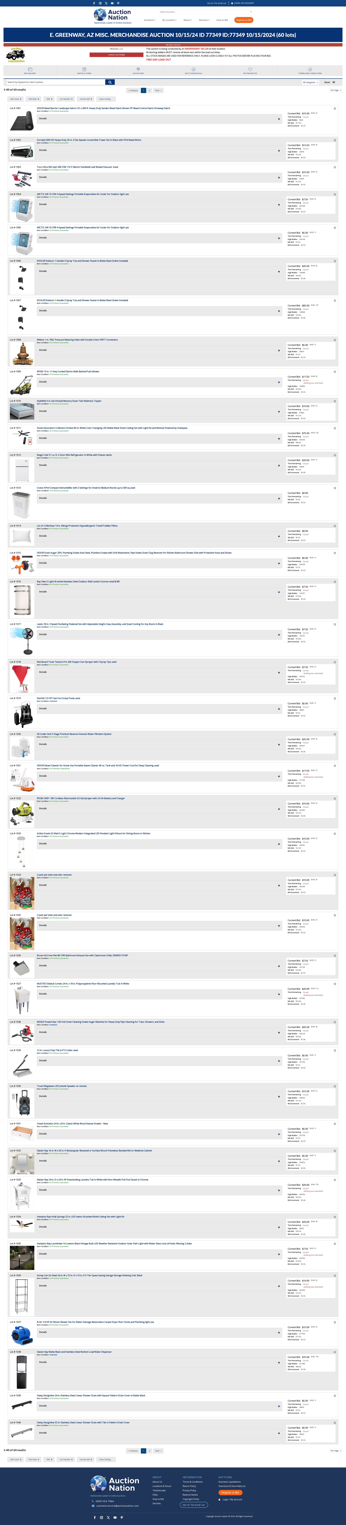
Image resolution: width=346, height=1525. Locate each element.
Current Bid (85, 99)
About (187, 20)
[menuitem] (149, 20)
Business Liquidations (230, 1481)
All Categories (309, 82)
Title (48, 99)
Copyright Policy (191, 1499)
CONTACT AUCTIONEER (116, 55)
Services (203, 20)
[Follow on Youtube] (112, 3)
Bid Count (14, 99)
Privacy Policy (189, 1490)
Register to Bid (243, 20)
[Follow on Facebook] (94, 3)
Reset (327, 82)
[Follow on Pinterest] (118, 3)
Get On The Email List (216, 3)
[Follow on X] (106, 3)
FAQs (155, 1494)
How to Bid (222, 20)
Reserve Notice (190, 1494)
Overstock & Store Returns (232, 1486)
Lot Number (65, 99)
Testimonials (159, 1490)
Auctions (149, 20)
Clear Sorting (105, 99)
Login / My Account (244, 3)
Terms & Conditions (193, 1481)
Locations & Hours (162, 1486)
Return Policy (189, 1486)
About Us (157, 1481)
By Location (168, 20)
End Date (33, 99)
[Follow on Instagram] (100, 3)
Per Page (335, 90)
